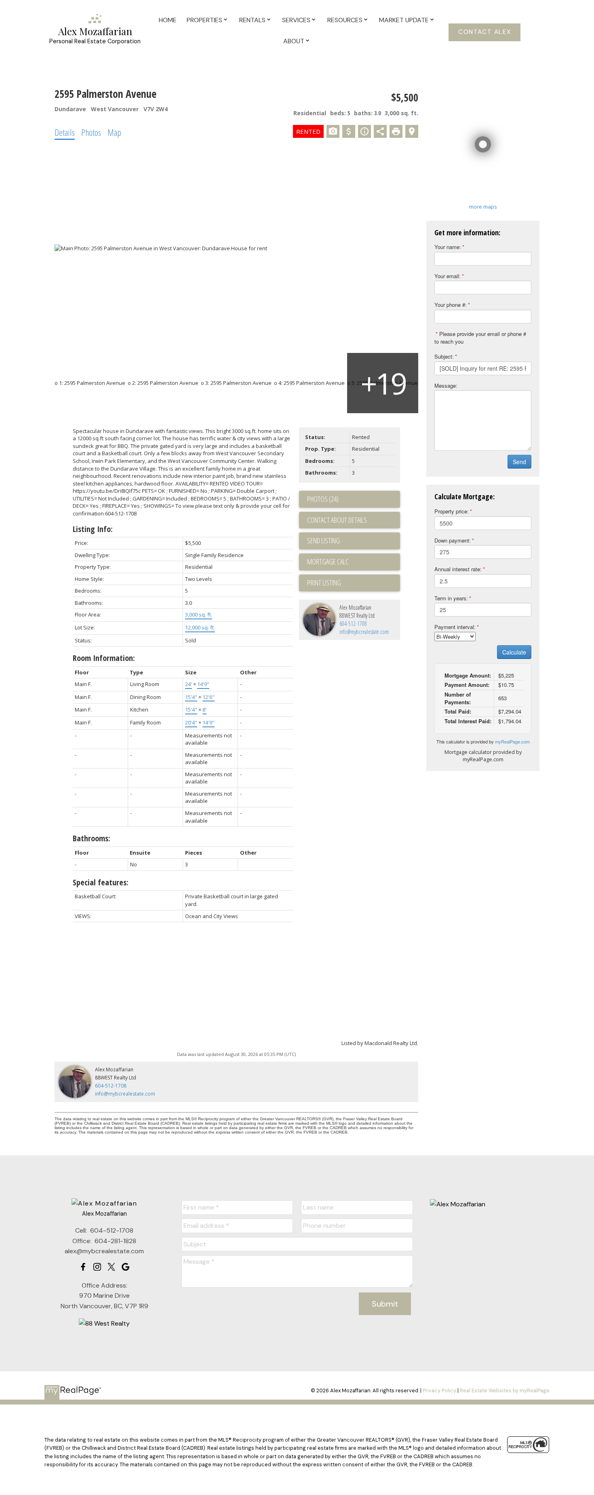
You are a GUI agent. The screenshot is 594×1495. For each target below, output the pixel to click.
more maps (483, 206)
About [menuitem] (293, 41)
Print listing (324, 582)
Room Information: (104, 657)
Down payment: (452, 540)
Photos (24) (323, 499)
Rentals (252, 20)
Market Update (404, 20)
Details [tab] (65, 132)
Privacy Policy (439, 1390)
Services (296, 20)
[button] (484, 32)
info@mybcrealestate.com (364, 632)
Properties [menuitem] (204, 20)
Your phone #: (450, 304)
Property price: (451, 511)
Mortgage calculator (353, 562)
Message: (445, 385)
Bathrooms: (91, 838)
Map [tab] (114, 132)
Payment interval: (455, 627)
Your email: (447, 276)
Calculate (514, 652)
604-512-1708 (353, 623)
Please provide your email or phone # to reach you (480, 337)
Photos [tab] (91, 132)
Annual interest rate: (458, 569)
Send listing (323, 540)
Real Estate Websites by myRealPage (505, 1390)
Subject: (444, 356)
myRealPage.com (512, 741)
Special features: (100, 882)
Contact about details (337, 520)
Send (519, 462)
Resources (344, 20)
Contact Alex (484, 32)
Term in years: (451, 598)
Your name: (447, 247)
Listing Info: (93, 529)
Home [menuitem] (168, 20)
